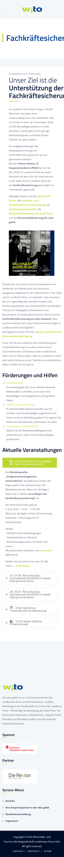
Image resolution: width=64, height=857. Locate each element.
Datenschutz (33, 851)
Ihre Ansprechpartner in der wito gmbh (27, 807)
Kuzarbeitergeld (14, 382)
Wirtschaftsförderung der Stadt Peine (31, 213)
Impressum (11, 820)
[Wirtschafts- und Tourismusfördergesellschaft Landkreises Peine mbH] (32, 9)
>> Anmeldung (20, 565)
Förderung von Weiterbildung (22, 426)
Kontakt (10, 800)
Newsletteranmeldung (18, 814)
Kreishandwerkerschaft (23, 209)
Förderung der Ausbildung (20, 404)
